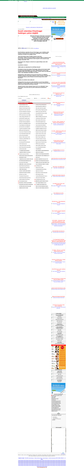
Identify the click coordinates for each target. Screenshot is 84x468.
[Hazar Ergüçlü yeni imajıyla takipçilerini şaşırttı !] (58, 218)
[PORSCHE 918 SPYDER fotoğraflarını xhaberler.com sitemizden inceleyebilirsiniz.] (59, 448)
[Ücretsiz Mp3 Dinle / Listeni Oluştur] (58, 51)
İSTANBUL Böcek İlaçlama (29, 457)
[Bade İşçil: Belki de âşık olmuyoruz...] (58, 237)
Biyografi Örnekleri (45, 18)
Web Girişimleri (35, 18)
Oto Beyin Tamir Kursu (52, 457)
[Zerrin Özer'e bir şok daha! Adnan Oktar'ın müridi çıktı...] (58, 312)
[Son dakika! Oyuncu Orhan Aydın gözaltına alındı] (58, 191)
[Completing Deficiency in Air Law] (58, 156)
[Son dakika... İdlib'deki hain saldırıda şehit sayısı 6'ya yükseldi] (58, 138)
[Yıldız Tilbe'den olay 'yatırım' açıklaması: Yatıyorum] (58, 276)
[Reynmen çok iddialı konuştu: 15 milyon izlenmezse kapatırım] (58, 267)
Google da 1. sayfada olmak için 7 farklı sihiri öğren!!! (34, 27)
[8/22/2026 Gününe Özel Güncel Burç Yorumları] (55, 24)
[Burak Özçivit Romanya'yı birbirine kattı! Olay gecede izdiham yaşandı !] (58, 286)
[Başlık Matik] (52, 24)
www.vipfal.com (36, 48)
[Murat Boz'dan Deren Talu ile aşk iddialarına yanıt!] (58, 100)
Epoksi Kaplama (45, 457)
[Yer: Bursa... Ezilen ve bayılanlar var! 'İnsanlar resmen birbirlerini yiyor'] (58, 129)
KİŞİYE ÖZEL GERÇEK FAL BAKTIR (49, 8)
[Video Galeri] (58, 39)
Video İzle (40, 18)
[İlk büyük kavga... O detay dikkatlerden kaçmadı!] (58, 209)
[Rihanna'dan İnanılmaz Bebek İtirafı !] (58, 303)
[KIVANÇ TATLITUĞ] (55, 364)
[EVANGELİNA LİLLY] (55, 359)
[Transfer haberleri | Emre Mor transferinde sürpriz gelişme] (58, 148)
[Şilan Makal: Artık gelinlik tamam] (58, 173)
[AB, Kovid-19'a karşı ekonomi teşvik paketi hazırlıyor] (58, 80)
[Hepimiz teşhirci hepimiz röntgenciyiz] (58, 181)
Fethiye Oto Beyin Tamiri (38, 457)
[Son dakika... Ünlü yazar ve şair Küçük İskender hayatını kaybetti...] (58, 257)
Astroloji (50, 18)
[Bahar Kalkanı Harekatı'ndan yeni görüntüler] (58, 110)
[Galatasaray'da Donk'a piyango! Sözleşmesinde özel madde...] (58, 119)
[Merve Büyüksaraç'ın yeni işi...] (58, 199)
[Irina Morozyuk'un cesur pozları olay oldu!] (58, 165)
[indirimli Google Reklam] (58, 37)
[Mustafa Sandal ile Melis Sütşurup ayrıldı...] (58, 294)
